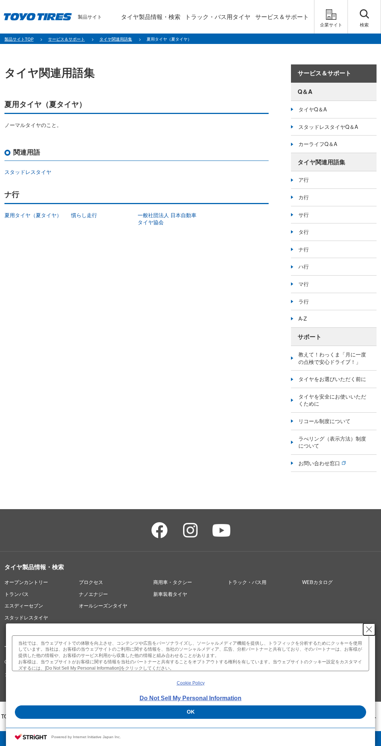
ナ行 (303, 249)
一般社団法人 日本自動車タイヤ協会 (167, 218)
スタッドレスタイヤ (27, 171)
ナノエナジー (93, 593)
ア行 (303, 179)
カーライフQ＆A (317, 143)
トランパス (16, 593)
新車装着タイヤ (170, 593)
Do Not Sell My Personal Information (190, 698)
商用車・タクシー (172, 581)
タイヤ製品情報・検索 (34, 566)
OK (191, 712)
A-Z (302, 318)
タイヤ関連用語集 (321, 162)
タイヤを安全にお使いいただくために (332, 400)
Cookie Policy (191, 683)
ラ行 (303, 301)
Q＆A (305, 91)
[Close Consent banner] (369, 629)
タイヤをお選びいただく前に (332, 378)
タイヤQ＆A (312, 109)
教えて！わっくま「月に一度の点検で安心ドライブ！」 (332, 357)
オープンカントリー (26, 581)
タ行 (303, 231)
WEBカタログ (317, 581)
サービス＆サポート (324, 73)
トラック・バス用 (247, 581)
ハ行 (303, 266)
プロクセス (91, 581)
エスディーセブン (23, 605)
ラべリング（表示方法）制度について (332, 442)
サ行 (303, 214)
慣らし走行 (84, 215)
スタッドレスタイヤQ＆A (328, 126)
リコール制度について (324, 421)
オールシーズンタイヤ (103, 605)
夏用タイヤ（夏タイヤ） (33, 215)
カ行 (303, 197)
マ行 (303, 284)
